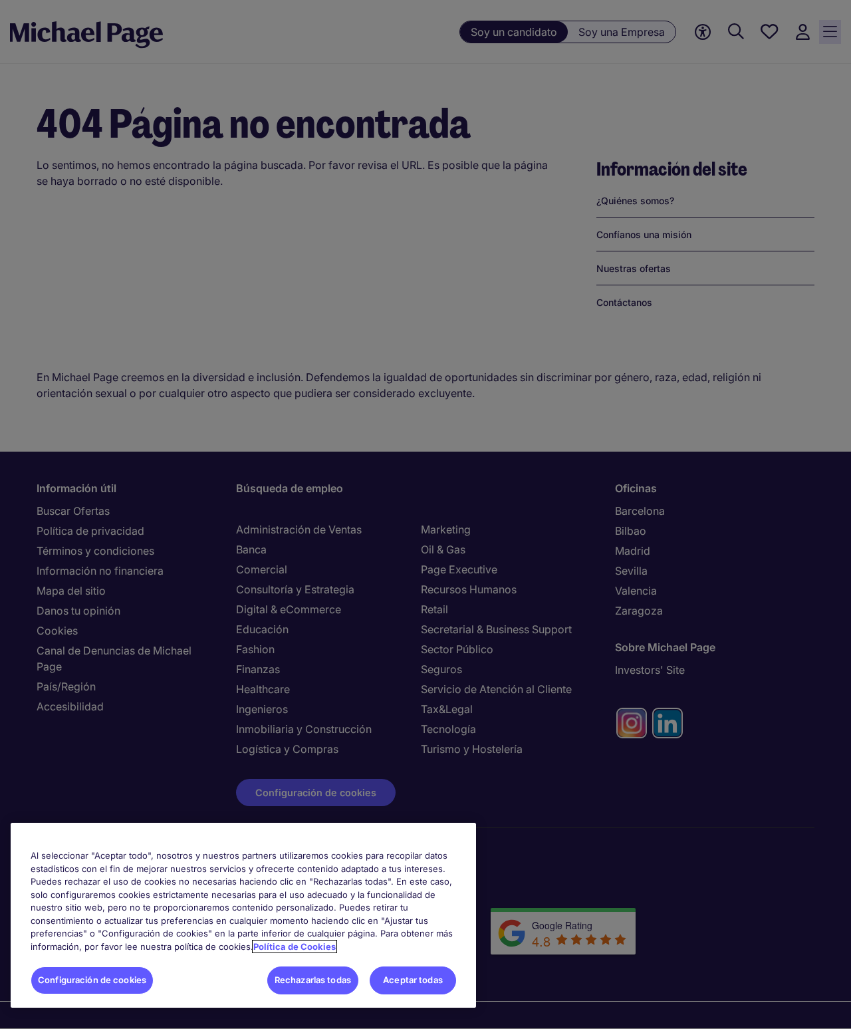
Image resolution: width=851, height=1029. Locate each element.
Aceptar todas (413, 979)
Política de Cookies (294, 946)
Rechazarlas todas (313, 979)
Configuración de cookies (92, 979)
